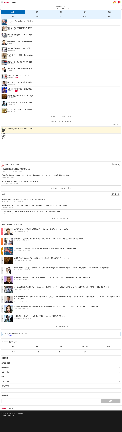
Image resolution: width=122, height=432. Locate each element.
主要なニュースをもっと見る (61, 116)
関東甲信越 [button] (5, 367)
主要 (12, 12)
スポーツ (37, 16)
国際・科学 (85, 346)
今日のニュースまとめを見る (61, 121)
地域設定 (116, 164)
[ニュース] (10, 2)
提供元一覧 (115, 194)
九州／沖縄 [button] (5, 386)
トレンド (61, 16)
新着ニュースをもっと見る (61, 218)
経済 (61, 12)
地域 (109, 16)
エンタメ (12, 16)
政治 (85, 12)
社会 (37, 12)
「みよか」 (10, 335)
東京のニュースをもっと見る (61, 188)
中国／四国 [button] (5, 381)
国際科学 (109, 12)
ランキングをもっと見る (61, 326)
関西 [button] (3, 376)
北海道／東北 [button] (6, 363)
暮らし (85, 16)
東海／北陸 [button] (5, 372)
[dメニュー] (3, 408)
